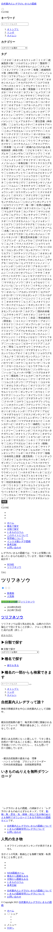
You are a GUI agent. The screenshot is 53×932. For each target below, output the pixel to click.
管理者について (15, 538)
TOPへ (10, 928)
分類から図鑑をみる (17, 879)
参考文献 (11, 544)
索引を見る (13, 665)
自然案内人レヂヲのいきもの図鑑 (19, 3)
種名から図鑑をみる (17, 876)
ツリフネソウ (14, 567)
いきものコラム (15, 532)
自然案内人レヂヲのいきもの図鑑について (29, 826)
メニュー (11, 925)
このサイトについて (17, 535)
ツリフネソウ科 (9, 601)
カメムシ (11, 35)
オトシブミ (13, 29)
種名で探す (13, 526)
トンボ (10, 32)
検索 (4, 501)
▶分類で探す (8, 649)
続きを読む (7, 635)
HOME (10, 564)
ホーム (10, 523)
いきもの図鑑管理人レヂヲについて (26, 829)
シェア (14, 914)
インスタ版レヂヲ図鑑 (19, 541)
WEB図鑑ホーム (15, 873)
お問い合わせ (14, 547)
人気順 (10, 596)
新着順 (10, 593)
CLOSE (5, 12)
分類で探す (13, 529)
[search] (30, 684)
